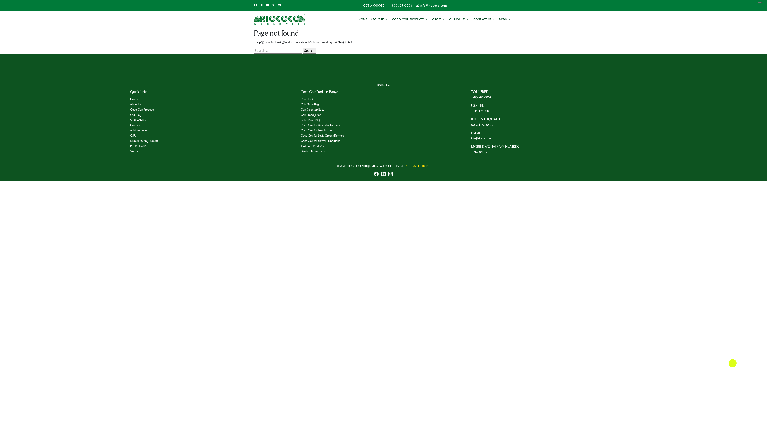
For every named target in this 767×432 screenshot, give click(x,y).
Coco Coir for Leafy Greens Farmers (322, 135)
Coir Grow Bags (310, 104)
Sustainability (138, 120)
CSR (133, 135)
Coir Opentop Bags (312, 109)
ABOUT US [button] (378, 19)
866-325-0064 (402, 5)
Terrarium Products (312, 146)
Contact (135, 125)
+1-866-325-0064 (481, 97)
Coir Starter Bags (311, 120)
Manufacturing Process (144, 141)
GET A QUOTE (373, 5)
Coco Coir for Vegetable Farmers (320, 125)
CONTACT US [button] (483, 19)
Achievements (138, 130)
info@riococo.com (433, 5)
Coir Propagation (311, 115)
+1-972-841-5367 (480, 152)
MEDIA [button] (504, 19)
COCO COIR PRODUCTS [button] (409, 19)
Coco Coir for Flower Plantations (320, 141)
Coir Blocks (307, 99)
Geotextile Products (313, 151)
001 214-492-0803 (482, 125)
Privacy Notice (138, 146)
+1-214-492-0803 (480, 111)
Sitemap (135, 151)
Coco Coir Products (142, 109)
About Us (135, 104)
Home (134, 99)
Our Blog (135, 115)
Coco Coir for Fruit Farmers (317, 130)
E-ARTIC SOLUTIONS (417, 166)
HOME (363, 19)
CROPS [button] (437, 19)
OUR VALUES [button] (458, 19)
